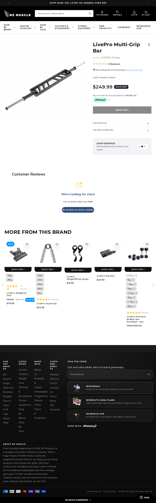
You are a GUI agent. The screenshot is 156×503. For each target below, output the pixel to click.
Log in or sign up (135, 70)
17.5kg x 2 (132, 302)
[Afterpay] (90, 426)
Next (153, 285)
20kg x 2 (131, 306)
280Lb (40, 289)
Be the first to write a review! (78, 209)
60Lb (39, 293)
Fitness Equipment (23, 402)
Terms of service (94, 491)
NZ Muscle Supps (7, 379)
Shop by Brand (22, 413)
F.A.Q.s (53, 383)
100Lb (40, 275)
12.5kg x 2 (132, 293)
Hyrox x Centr (7, 403)
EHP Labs (5, 411)
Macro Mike (6, 420)
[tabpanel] (115, 146)
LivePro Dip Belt (106, 276)
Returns (54, 378)
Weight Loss (23, 380)
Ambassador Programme (38, 394)
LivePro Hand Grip (47, 303)
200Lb (40, 284)
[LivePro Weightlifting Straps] (78, 254)
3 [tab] (144, 146)
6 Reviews (54, 299)
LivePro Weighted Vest (16, 294)
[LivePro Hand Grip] (48, 253)
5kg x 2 (130, 280)
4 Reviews (144, 312)
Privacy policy (109, 491)
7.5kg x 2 (131, 284)
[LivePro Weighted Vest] (18, 253)
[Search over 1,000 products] (90, 13)
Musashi (7, 396)
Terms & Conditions (38, 413)
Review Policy (38, 402)
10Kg (9, 275)
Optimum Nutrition (7, 390)
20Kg (9, 280)
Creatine (23, 374)
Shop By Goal (21, 427)
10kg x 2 (131, 289)
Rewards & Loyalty (38, 383)
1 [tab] (139, 146)
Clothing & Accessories (23, 391)
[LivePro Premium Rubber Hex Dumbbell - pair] (138, 253)
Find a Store (53, 398)
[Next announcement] (147, 3)
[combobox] (64, 13)
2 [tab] (142, 146)
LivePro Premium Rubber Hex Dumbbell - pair (136, 319)
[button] (78, 500)
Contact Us (54, 390)
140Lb (40, 280)
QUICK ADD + (18, 269)
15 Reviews (23, 287)
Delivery (54, 374)
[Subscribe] (148, 374)
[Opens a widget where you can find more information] (144, 497)
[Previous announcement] (8, 3)
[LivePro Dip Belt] (108, 253)
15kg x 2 (131, 297)
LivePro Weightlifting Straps (78, 277)
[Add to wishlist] (27, 244)
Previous (3, 285)
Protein (23, 369)
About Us (37, 372)
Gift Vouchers (54, 407)
